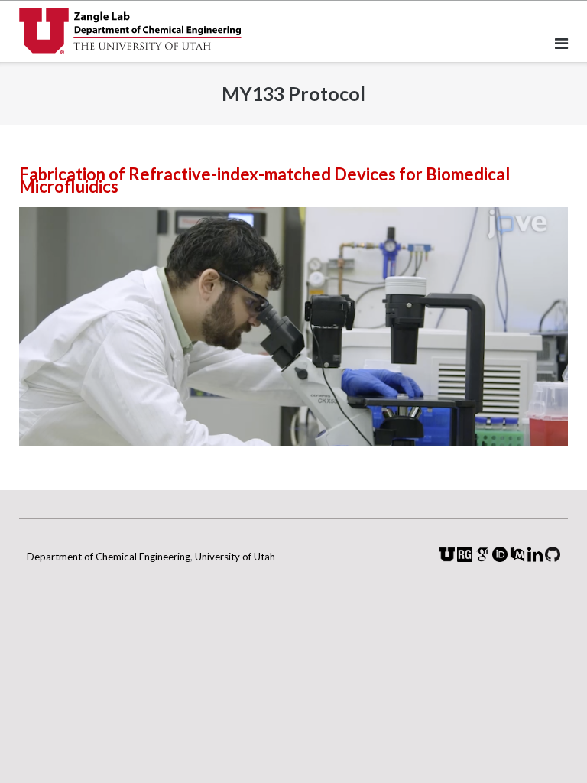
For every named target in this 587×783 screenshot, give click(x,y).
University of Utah (235, 557)
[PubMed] (517, 557)
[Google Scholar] (482, 557)
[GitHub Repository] (552, 557)
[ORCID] (500, 557)
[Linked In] (535, 557)
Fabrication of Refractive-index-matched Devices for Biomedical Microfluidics (264, 180)
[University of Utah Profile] (447, 557)
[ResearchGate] (464, 557)
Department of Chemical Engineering (108, 557)
